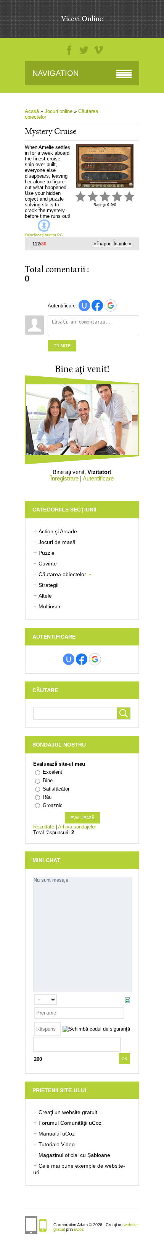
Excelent (52, 772)
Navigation (55, 73)
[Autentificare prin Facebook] (97, 305)
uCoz (79, 1229)
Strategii (48, 585)
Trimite (62, 345)
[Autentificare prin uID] (84, 305)
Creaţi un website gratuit (68, 1112)
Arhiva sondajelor (77, 827)
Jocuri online (59, 111)
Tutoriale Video (57, 1144)
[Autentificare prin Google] (111, 305)
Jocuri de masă (57, 542)
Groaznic (53, 805)
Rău (47, 797)
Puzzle (47, 553)
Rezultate (43, 827)
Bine (48, 780)
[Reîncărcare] (127, 1000)
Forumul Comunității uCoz (70, 1123)
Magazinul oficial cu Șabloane (74, 1155)
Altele (45, 596)
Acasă (32, 111)
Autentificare (98, 478)
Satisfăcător (56, 789)
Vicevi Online (82, 19)
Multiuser (50, 606)
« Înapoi (101, 244)
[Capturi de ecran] (104, 166)
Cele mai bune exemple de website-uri (79, 1169)
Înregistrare (64, 478)
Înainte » (123, 244)
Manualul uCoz (57, 1134)
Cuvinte (48, 563)
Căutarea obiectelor (62, 574)
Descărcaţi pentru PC (44, 235)
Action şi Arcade (58, 531)
